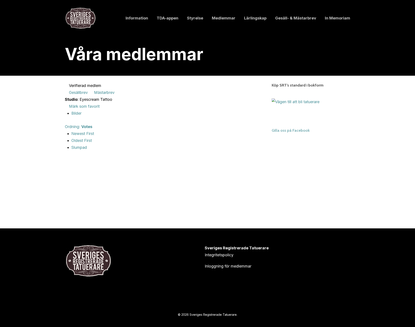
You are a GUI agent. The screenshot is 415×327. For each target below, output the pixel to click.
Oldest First (81, 140)
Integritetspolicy (219, 255)
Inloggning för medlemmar (228, 266)
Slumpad (79, 147)
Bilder (76, 113)
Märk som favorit (84, 106)
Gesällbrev (78, 92)
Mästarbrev (104, 92)
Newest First (82, 133)
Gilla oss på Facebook (291, 130)
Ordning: (78, 126)
